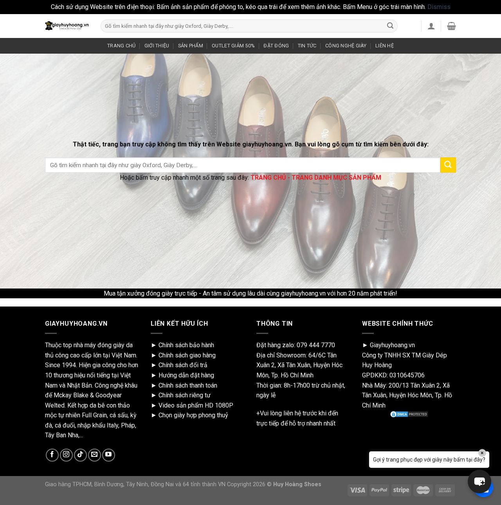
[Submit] (390, 25)
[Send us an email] (94, 455)
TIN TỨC (307, 46)
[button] (479, 481)
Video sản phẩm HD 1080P (196, 405)
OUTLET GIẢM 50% (233, 46)
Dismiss (439, 7)
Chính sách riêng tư (185, 395)
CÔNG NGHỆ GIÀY (346, 46)
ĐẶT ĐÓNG (276, 46)
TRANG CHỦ (121, 46)
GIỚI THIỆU (156, 46)
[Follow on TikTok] (80, 455)
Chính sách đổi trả (183, 365)
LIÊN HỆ (384, 46)
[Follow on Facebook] (52, 455)
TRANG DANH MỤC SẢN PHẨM (336, 177)
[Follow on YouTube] (108, 455)
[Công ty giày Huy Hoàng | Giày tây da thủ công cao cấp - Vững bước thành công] (67, 26)
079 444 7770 (316, 345)
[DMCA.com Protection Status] (409, 414)
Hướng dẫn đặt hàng (186, 375)
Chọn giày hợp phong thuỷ (193, 415)
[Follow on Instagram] (66, 455)
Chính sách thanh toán (188, 385)
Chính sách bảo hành (186, 345)
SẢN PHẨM (190, 46)
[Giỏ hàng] (451, 25)
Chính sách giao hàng (187, 355)
